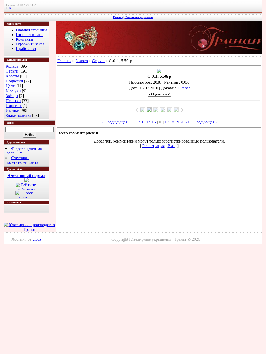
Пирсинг (14, 105)
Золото (82, 61)
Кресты (12, 76)
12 (138, 122)
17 (167, 122)
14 (149, 122)
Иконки (12, 110)
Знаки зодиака (18, 115)
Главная (118, 17)
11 (133, 122)
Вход (172, 146)
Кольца (12, 66)
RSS (10, 7)
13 (143, 122)
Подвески (14, 81)
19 (177, 122)
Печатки (13, 100)
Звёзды (12, 96)
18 (172, 122)
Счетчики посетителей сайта (21, 160)
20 (182, 122)
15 (154, 122)
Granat (184, 88)
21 (187, 122)
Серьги (12, 71)
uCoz (36, 239)
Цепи (10, 86)
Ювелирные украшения (139, 17)
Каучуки (13, 91)
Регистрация (153, 146)
